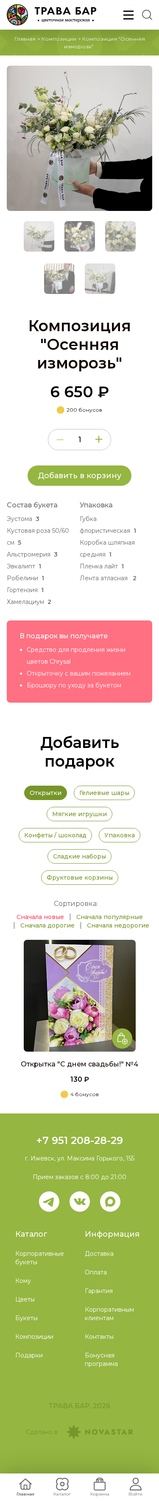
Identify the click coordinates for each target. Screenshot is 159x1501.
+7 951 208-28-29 (79, 1140)
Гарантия (99, 1291)
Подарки (29, 1355)
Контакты (99, 1336)
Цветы (25, 1299)
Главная (25, 39)
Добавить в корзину (79, 475)
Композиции (59, 39)
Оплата (96, 1272)
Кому (23, 1281)
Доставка (99, 1253)
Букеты (26, 1318)
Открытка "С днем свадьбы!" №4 (79, 1064)
